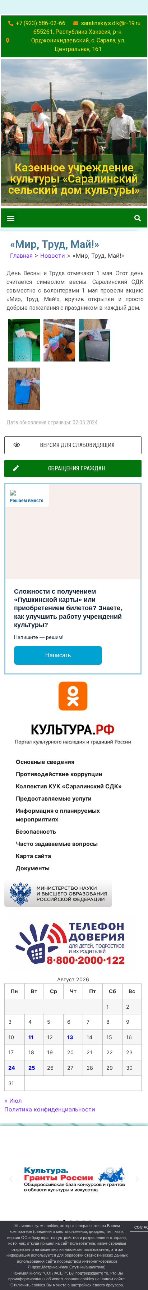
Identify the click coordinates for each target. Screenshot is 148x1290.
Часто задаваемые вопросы (57, 843)
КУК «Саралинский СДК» (59, 1136)
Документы (33, 868)
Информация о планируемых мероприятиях (58, 815)
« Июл (13, 1100)
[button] (11, 218)
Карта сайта (33, 856)
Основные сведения (45, 761)
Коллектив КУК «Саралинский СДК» (69, 786)
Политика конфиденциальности (49, 1109)
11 (30, 1037)
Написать (58, 655)
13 (70, 1037)
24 (11, 1068)
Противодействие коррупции (59, 774)
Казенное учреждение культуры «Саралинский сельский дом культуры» (74, 179)
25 (31, 1068)
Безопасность (36, 831)
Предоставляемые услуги (54, 798)
